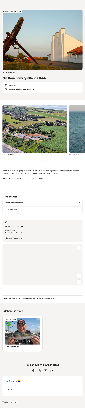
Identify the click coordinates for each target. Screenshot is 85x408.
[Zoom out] (78, 281)
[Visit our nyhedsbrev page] (51, 371)
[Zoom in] (78, 276)
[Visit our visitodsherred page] (33, 371)
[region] (42, 264)
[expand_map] (78, 248)
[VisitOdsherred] (13, 381)
